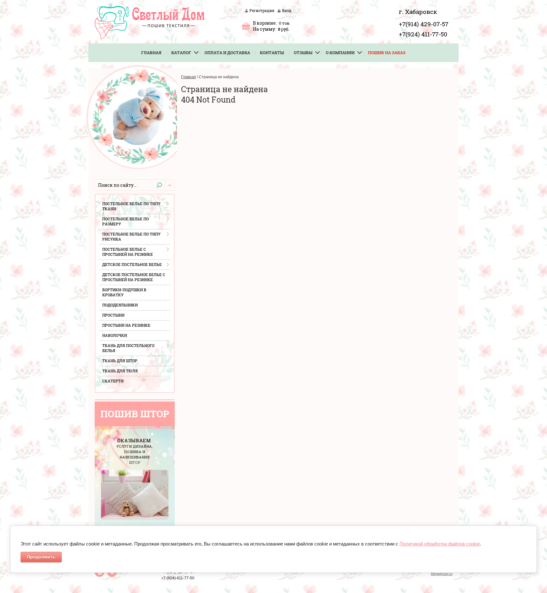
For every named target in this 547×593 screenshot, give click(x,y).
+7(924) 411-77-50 (423, 34)
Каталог (181, 52)
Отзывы (303, 52)
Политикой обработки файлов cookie (439, 543)
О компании (340, 52)
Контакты (272, 52)
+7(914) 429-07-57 (423, 24)
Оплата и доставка (227, 52)
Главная (151, 52)
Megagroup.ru (441, 574)
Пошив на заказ (387, 52)
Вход (287, 10)
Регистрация (261, 10)
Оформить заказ (246, 25)
